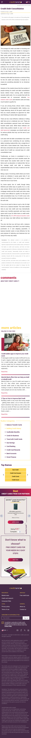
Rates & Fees (15, 517)
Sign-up (26, 618)
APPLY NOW (15, 522)
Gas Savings (11, 443)
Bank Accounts (11, 453)
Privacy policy (6, 606)
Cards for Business (13, 435)
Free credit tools (24, 595)
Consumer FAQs (6, 601)
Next (27, 474)
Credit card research (7, 598)
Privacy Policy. (8, 626)
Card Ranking (11, 446)
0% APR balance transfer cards (20, 216)
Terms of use (5, 609)
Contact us (23, 609)
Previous (3, 474)
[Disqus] (15, 304)
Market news (5, 595)
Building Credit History (14, 428)
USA (5, 630)
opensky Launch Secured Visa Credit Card (15, 500)
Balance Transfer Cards (14, 425)
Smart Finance (11, 457)
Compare (13, 532)
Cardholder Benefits (13, 432)
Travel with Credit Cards (14, 439)
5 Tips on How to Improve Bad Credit (13, 398)
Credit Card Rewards (13, 450)
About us (22, 606)
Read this (4, 371)
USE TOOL (15, 560)
